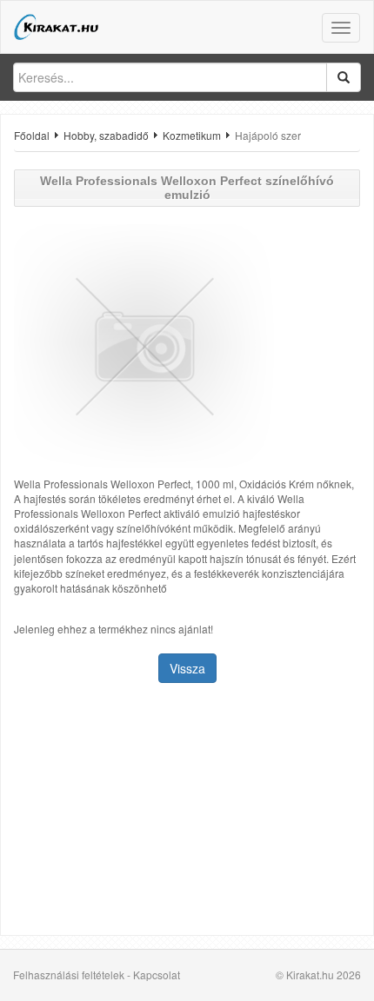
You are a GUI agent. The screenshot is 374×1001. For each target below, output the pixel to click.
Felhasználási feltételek (68, 974)
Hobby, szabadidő (106, 135)
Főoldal (32, 135)
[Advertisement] (187, 811)
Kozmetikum (192, 135)
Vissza (187, 668)
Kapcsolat (156, 974)
